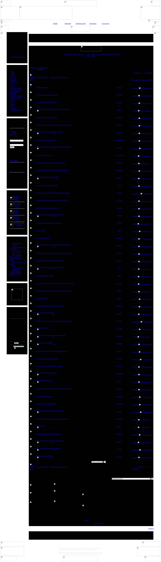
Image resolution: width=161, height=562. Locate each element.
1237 (18, 227)
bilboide (119, 253)
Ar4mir (119, 110)
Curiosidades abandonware (44, 380)
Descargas (14, 78)
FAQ (12, 84)
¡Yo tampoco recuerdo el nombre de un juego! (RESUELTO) (54, 253)
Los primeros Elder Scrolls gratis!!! (46, 373)
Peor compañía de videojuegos (45, 312)
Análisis (12, 74)
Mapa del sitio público (17, 96)
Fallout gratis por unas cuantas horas (47, 359)
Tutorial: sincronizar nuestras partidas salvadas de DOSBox (53, 321)
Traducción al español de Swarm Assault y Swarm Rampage (54, 125)
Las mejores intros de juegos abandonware (48, 448)
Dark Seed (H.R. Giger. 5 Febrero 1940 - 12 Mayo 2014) (53, 109)
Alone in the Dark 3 (18, 268)
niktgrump (119, 374)
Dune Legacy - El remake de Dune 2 (47, 117)
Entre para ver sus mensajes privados (108, 54)
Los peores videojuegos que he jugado (47, 177)
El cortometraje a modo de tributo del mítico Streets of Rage (53, 389)
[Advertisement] (91, 38)
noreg (119, 268)
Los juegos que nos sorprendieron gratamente (49, 132)
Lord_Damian (119, 155)
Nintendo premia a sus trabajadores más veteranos (51, 335)
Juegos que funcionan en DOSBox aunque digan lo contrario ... (55, 291)
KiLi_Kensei (136, 359)
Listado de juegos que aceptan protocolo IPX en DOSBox (53, 245)
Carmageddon (16, 253)
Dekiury (119, 366)
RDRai (119, 291)
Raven (119, 381)
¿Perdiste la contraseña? (14, 134)
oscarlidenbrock (119, 140)
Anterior (135, 73)
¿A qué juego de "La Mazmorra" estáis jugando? (50, 441)
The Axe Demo (40, 230)
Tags (12, 102)
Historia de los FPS (42, 298)
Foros (12, 86)
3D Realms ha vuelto (42, 87)
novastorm (135, 352)
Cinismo (119, 223)
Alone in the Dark (17, 251)
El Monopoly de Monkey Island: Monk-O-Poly (50, 410)
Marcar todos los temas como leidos (141, 80)
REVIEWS (93, 23)
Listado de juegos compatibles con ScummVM (50, 214)
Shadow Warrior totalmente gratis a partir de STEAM (52, 200)
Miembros (81, 54)
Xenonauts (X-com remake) (44, 396)
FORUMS (68, 23)
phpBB (86, 520)
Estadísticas (14, 82)
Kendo (135, 442)
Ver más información (17, 57)
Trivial (12, 106)
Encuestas (13, 80)
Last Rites (15, 245)
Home (12, 71)
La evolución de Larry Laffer (44, 276)
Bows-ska (135, 307)
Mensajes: (16, 198)
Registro (13, 131)
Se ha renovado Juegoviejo (44, 155)
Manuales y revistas (16, 90)
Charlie (119, 87)
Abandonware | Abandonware (39, 68)
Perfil (87, 54)
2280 (17, 207)
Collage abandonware (42, 328)
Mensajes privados (16, 98)
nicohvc (135, 163)
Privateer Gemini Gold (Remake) (46, 404)
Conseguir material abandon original (47, 95)
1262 (16, 220)
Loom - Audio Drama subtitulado (46, 140)
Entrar (93, 56)
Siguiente (149, 73)
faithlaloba (119, 238)
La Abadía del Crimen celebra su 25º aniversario (50, 306)
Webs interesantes (16, 110)
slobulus (135, 374)
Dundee (135, 420)
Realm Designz (98, 523)
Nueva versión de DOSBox (44, 343)
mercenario (135, 88)
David (135, 337)
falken (135, 224)
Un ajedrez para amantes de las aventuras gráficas (50, 163)
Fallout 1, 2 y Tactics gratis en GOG (47, 185)
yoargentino (135, 450)
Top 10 (13, 104)
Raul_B (119, 178)
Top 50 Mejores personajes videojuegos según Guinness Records (55, 283)
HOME (55, 23)
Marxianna (135, 231)
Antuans (119, 359)
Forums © (151, 528)
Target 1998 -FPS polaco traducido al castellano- (50, 267)
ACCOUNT (105, 23)
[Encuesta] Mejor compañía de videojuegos (49, 223)
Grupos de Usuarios (70, 54)
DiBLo (119, 230)
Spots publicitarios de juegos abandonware (48, 434)
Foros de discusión (42, 77)
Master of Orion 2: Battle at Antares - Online (49, 366)
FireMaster (119, 343)
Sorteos (13, 100)
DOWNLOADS (80, 23)
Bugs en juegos (40, 426)
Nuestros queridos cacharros (44, 456)
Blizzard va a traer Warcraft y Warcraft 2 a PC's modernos (53, 193)
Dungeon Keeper (17, 243)
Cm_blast (119, 102)
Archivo (12, 76)
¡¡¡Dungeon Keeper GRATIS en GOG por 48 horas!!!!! (52, 170)
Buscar (93, 54)
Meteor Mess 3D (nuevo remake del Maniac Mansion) (52, 419)
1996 (16, 213)
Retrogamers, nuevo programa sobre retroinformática (51, 351)
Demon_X (135, 299)
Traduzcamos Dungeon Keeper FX (46, 102)
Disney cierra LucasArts (43, 238)
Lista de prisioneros (16, 88)
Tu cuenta (13, 108)
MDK (14, 266)
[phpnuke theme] (80, 561)
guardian (41, 69)
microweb (119, 95)
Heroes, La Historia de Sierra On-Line (47, 208)
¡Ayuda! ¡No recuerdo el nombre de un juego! (49, 261)
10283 (16, 200)
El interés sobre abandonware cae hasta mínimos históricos (53, 147)
